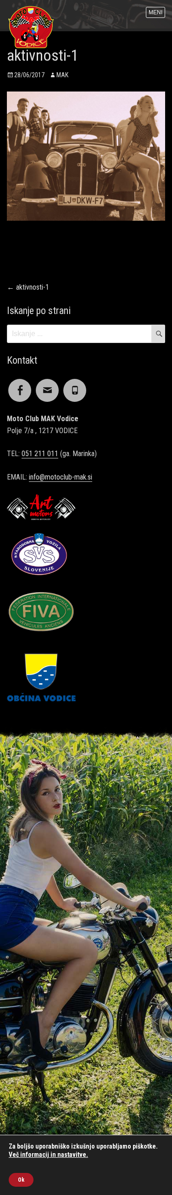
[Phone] (74, 384)
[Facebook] (19, 384)
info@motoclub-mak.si (60, 477)
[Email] (47, 384)
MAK (62, 75)
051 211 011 (40, 453)
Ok (21, 1180)
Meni (155, 12)
